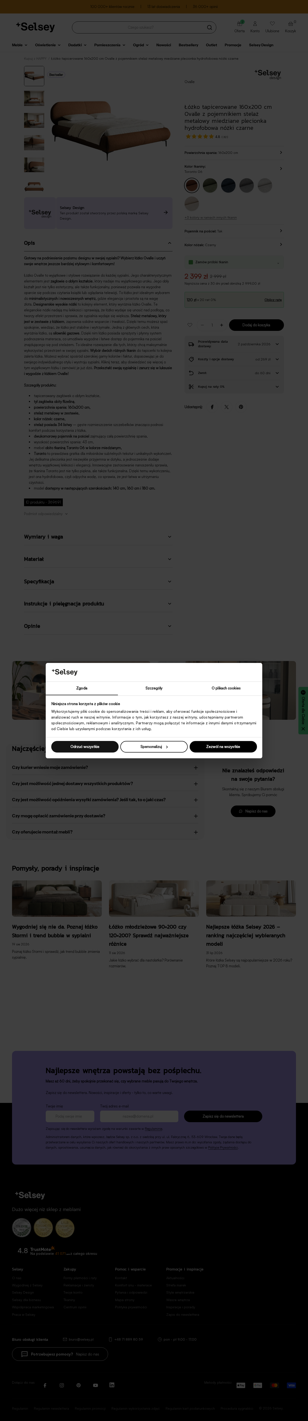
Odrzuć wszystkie (85, 746)
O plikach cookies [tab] (226, 688)
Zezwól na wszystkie (223, 746)
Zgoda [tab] (81, 688)
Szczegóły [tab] (154, 688)
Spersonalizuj (151, 746)
